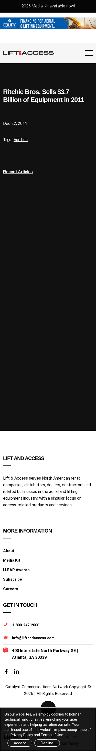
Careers (10, 589)
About (8, 550)
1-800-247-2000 (25, 625)
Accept (20, 743)
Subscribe (12, 579)
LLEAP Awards (16, 569)
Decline (47, 743)
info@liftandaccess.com (33, 638)
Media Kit (11, 560)
